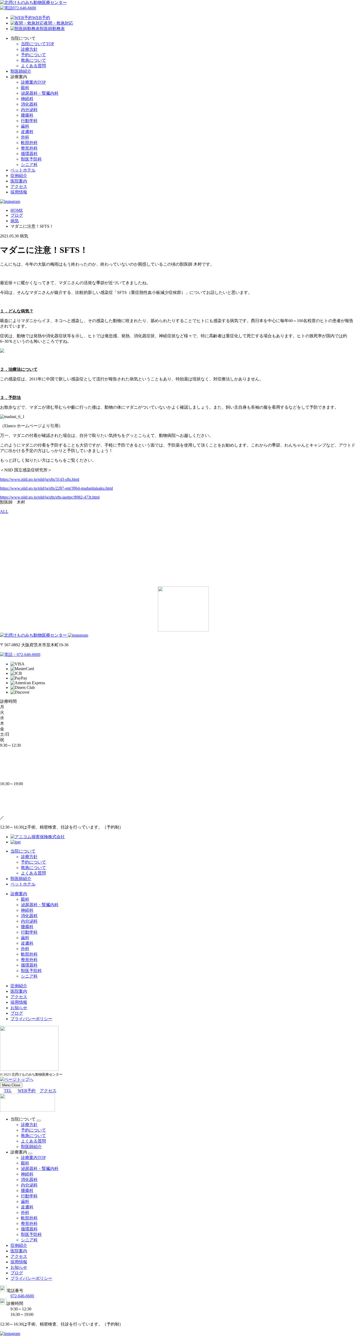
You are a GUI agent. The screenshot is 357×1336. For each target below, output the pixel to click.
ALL (4, 511)
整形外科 (29, 148)
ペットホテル (23, 170)
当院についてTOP (37, 44)
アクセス (18, 186)
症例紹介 (18, 175)
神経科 (27, 98)
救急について (33, 60)
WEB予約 (41, 17)
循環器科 (29, 153)
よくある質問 (33, 66)
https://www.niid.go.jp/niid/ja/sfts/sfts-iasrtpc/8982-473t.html (50, 497)
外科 (25, 137)
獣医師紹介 (20, 71)
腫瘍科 (27, 115)
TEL (7, 1090)
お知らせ (18, 1008)
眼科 (25, 87)
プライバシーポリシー (31, 1019)
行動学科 (29, 120)
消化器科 (29, 104)
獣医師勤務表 (52, 28)
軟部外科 (29, 142)
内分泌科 (29, 109)
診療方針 (29, 49)
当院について (23, 851)
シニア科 (29, 164)
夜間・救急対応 (58, 23)
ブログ (16, 1013)
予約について (33, 55)
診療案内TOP (33, 82)
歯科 (25, 126)
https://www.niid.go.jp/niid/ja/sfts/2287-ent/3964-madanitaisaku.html (56, 488)
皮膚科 (27, 131)
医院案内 (18, 181)
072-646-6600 (24, 8)
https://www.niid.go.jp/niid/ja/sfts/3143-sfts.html (39, 479)
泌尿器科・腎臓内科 (40, 93)
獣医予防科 (31, 159)
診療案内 (18, 894)
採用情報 (18, 192)
